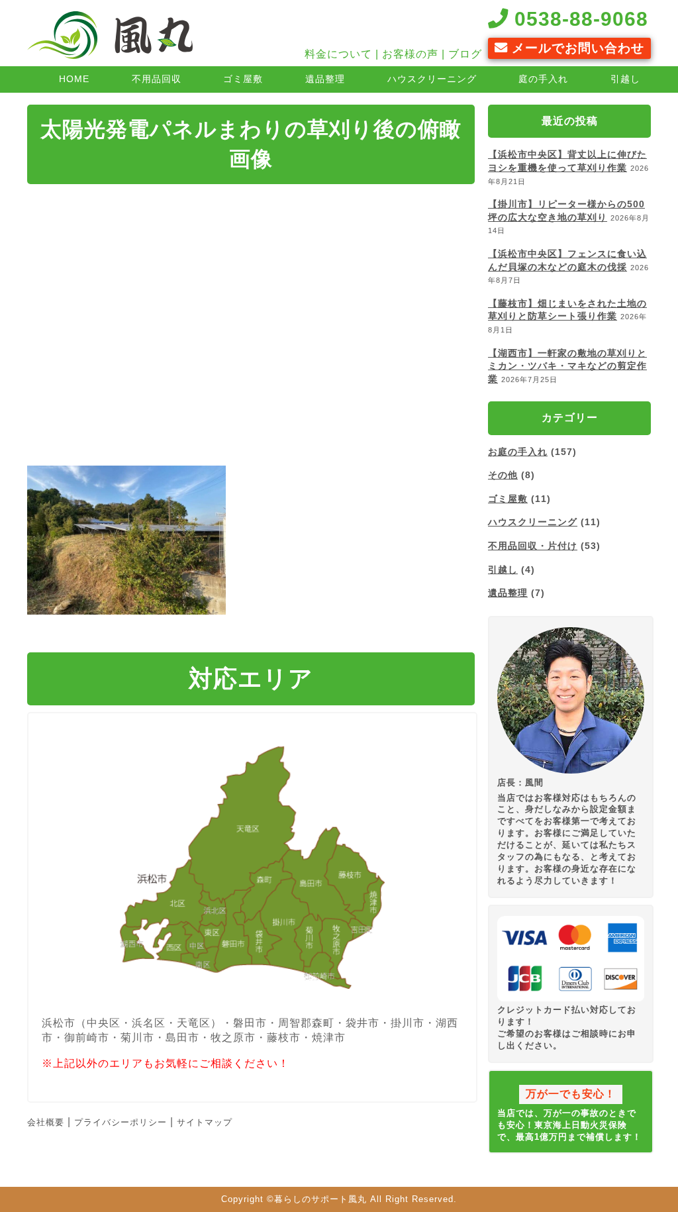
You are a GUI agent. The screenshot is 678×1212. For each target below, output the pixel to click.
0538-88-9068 (578, 18)
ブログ (465, 54)
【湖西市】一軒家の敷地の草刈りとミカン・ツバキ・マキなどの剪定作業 (567, 366)
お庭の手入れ (518, 451)
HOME (74, 79)
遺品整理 (325, 79)
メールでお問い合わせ (576, 48)
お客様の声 (410, 54)
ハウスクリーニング (432, 79)
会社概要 (45, 1122)
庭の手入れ (543, 79)
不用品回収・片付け (532, 545)
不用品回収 (156, 79)
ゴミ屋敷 (243, 79)
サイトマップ (204, 1122)
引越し (625, 79)
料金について (338, 54)
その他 (503, 475)
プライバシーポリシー (120, 1122)
